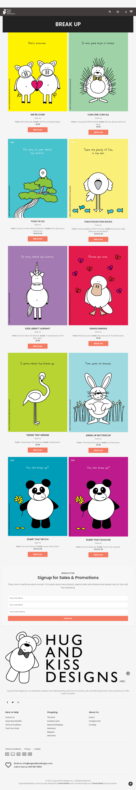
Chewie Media (63, 783)
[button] (110, 12)
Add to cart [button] (37, 130)
